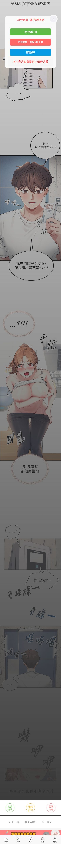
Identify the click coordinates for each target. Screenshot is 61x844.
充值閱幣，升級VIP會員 (30, 42)
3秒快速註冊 (30, 32)
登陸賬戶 (30, 52)
